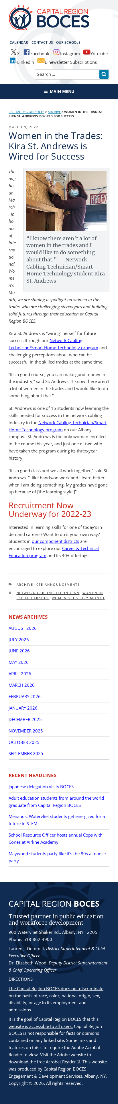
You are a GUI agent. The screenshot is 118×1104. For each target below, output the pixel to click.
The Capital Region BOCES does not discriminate (56, 988)
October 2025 (24, 742)
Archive (25, 584)
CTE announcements (58, 584)
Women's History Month (78, 598)
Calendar (19, 42)
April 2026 (20, 673)
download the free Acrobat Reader (42, 1062)
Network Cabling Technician (48, 593)
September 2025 (26, 753)
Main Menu (62, 91)
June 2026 (19, 651)
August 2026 (23, 628)
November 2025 (26, 731)
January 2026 (23, 708)
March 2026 (22, 685)
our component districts (55, 541)
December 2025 (25, 719)
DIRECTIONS (21, 979)
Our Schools (68, 42)
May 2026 (19, 662)
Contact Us (42, 42)
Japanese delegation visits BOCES (41, 786)
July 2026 (19, 639)
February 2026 (25, 696)
